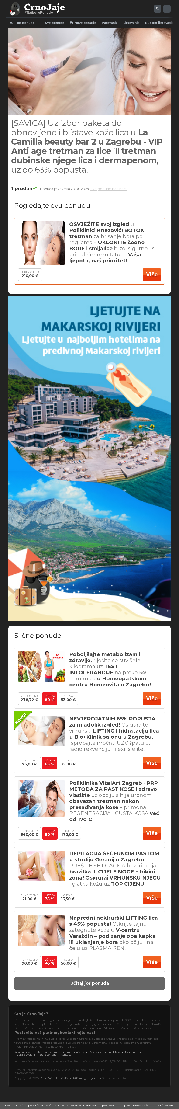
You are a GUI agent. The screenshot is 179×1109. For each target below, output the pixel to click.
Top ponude (22, 23)
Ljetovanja (131, 22)
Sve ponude (52, 23)
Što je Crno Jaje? (31, 1014)
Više (152, 274)
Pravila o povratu (24, 1054)
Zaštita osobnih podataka (104, 1052)
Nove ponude (83, 23)
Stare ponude (48, 1054)
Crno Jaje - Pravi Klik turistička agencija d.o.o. (70, 1078)
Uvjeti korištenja (47, 1052)
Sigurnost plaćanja (73, 1052)
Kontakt (66, 1054)
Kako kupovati (23, 1052)
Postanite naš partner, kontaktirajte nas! (54, 1032)
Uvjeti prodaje (133, 1052)
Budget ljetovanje (159, 22)
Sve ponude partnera (108, 189)
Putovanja (110, 22)
